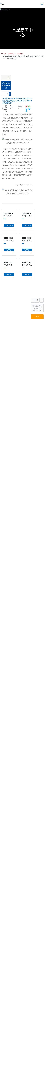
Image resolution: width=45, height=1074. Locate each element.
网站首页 (5, 334)
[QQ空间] (33, 101)
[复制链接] (36, 101)
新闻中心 (11, 54)
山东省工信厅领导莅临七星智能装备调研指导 (20, 308)
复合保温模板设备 (16, 344)
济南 (15, 373)
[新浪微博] (33, 98)
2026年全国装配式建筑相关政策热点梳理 (19, 240)
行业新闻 (20, 54)
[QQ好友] (39, 98)
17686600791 (27, 356)
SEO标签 (24, 371)
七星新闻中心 (22, 32)
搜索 (39, 86)
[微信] (36, 98)
